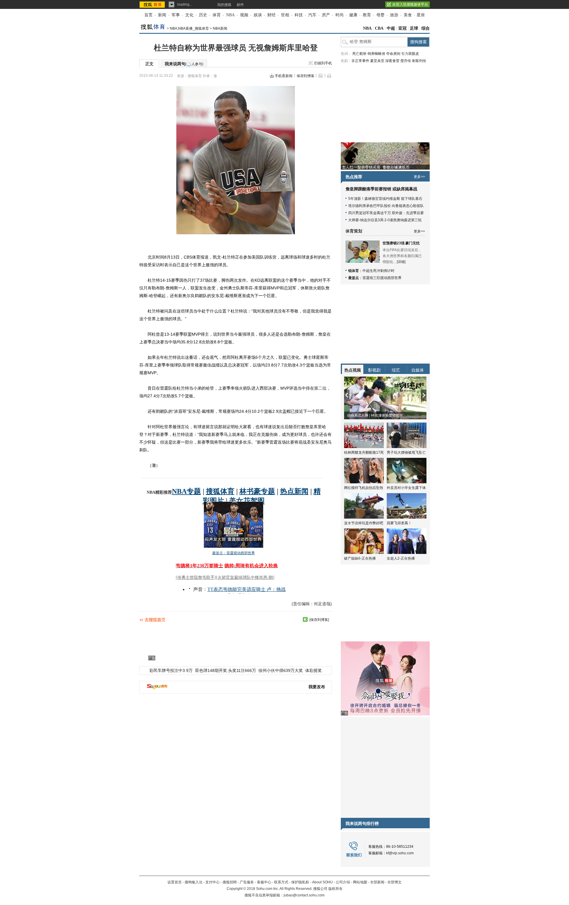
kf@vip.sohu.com (400, 853)
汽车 (312, 15)
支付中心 (212, 882)
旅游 (394, 15)
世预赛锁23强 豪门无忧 (401, 243)
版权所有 (335, 889)
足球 (414, 28)
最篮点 (353, 278)
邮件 (240, 5)
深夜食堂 (392, 61)
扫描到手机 (323, 63)
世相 (285, 15)
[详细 (401, 262)
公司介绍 (343, 882)
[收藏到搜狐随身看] (305, 619)
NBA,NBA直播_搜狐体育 (189, 28)
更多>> (419, 177)
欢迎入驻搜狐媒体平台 (410, 4)
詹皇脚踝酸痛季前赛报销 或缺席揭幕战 (381, 189)
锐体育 (353, 271)
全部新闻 (377, 882)
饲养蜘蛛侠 (376, 54)
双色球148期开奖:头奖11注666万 (225, 670)
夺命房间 (393, 54)
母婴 (380, 15)
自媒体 (417, 370)
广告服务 (247, 882)
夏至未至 (377, 61)
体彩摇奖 (313, 670)
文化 (189, 15)
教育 (367, 15)
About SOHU (322, 882)
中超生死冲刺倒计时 (378, 271)
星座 (421, 15)
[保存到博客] (319, 620)
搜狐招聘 (230, 882)
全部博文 (394, 882)
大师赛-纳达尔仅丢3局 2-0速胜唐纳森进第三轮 (385, 220)
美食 (408, 15)
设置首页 (174, 882)
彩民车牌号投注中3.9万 (171, 670)
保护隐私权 (300, 882)
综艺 (396, 370)
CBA (379, 28)
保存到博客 (305, 76)
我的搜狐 (224, 5)
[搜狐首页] (153, 4)
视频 (244, 15)
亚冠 (402, 28)
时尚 (339, 15)
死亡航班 (359, 54)
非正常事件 (360, 61)
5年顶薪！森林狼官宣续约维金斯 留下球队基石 (385, 199)
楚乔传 (405, 61)
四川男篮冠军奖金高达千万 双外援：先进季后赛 (386, 213)
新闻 (162, 15)
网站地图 (360, 882)
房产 (326, 15)
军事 (176, 15)
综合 (425, 28)
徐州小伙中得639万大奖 (280, 670)
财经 (271, 15)
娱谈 (258, 15)
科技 (299, 15)
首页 (148, 15)
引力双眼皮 (410, 54)
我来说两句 (184, 63)
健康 (353, 15)
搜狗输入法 (193, 882)
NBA (230, 15)
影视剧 (374, 370)
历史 (203, 15)
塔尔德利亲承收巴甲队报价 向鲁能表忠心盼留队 (386, 206)
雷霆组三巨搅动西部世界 (382, 278)
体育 (216, 15)
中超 (391, 28)
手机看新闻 (284, 76)
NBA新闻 (220, 28)
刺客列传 (419, 61)
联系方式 (281, 882)
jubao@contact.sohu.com (304, 895)
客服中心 (264, 882)
